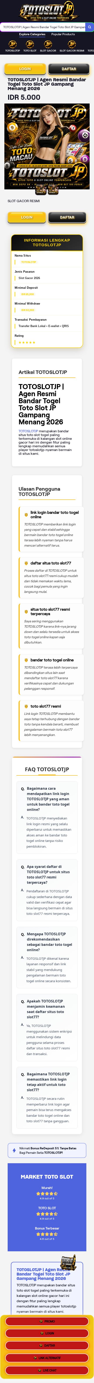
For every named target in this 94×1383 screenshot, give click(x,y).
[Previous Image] (7, 147)
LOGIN (25, 69)
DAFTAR (69, 69)
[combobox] (42, 27)
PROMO (50, 1323)
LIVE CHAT (49, 1369)
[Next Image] (86, 147)
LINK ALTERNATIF (50, 1357)
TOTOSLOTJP (28, 431)
